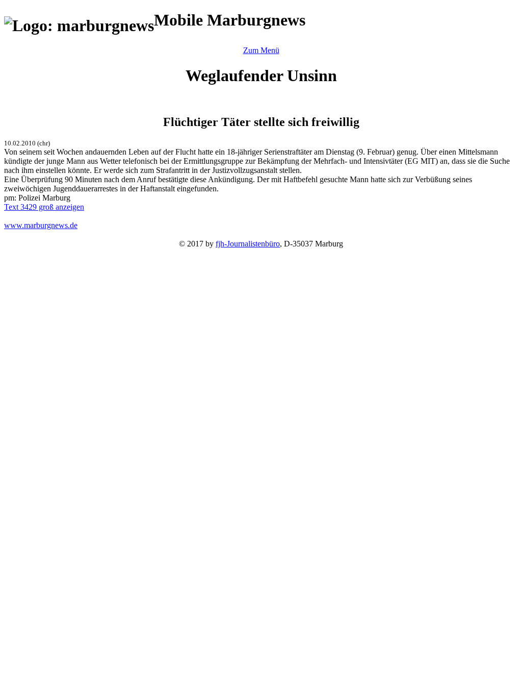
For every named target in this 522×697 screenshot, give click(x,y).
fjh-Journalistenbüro (248, 243)
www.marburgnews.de (40, 225)
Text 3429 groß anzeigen (44, 207)
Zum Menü (261, 50)
